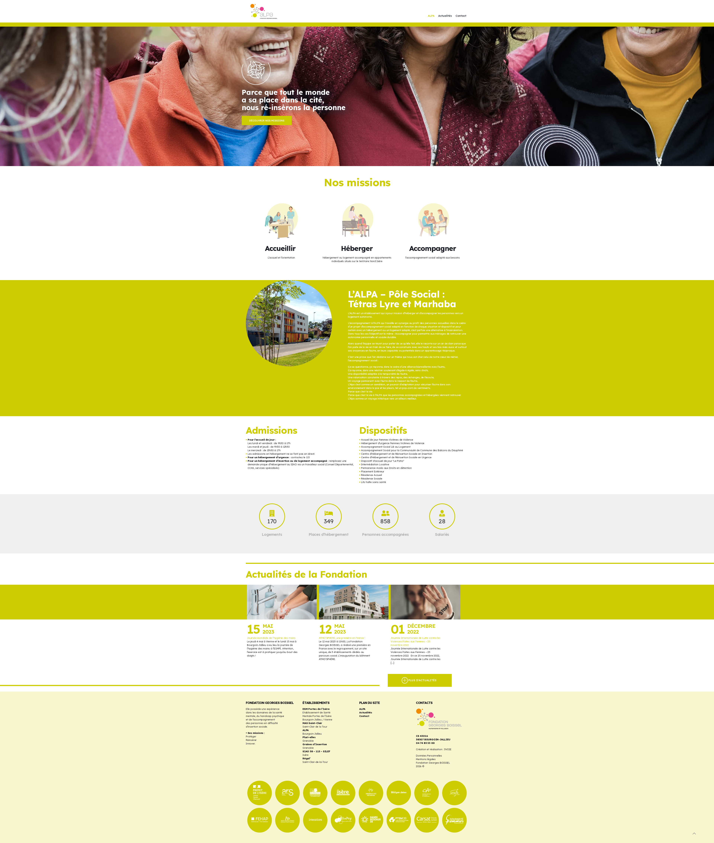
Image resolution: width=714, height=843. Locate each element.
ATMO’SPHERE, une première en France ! (342, 637)
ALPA (362, 708)
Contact (364, 715)
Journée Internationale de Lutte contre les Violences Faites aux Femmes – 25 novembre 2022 (415, 641)
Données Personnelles (429, 755)
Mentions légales (426, 759)
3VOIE (447, 749)
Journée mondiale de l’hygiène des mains (271, 637)
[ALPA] (266, 11)
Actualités (365, 712)
